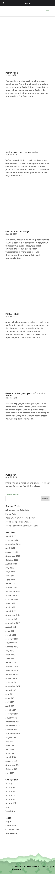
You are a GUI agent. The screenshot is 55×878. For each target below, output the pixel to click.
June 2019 (10, 698)
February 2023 (12, 587)
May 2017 (10, 773)
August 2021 (11, 627)
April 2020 (10, 659)
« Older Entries (12, 494)
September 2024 (13, 544)
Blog (7, 807)
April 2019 (10, 706)
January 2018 (11, 761)
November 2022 (13, 595)
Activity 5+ (10, 791)
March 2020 (11, 662)
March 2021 (11, 635)
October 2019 (11, 682)
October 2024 (12, 540)
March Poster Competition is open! (22, 526)
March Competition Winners (18, 522)
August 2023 (11, 564)
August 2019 (11, 690)
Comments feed (13, 829)
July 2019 (9, 694)
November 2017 (12, 765)
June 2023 (10, 572)
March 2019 (11, 710)
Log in (8, 821)
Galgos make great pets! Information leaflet (25, 394)
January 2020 (12, 670)
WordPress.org (12, 833)
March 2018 (11, 757)
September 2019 (13, 686)
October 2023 (12, 560)
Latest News (11, 811)
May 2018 (10, 749)
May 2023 (10, 576)
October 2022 (12, 599)
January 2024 (12, 552)
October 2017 (11, 769)
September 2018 (13, 733)
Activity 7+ (10, 795)
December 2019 (12, 674)
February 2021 (12, 639)
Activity (9, 783)
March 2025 (11, 536)
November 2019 (13, 678)
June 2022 (10, 603)
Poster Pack (12, 72)
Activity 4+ (10, 787)
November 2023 (13, 556)
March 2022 (11, 611)
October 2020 (12, 647)
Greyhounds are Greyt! (17, 231)
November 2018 (13, 726)
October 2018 (11, 729)
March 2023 (11, 583)
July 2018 (9, 741)
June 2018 (10, 745)
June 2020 (10, 655)
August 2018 (11, 737)
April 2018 (10, 753)
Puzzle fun (11, 475)
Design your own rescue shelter (22, 152)
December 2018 (12, 722)
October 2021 (11, 619)
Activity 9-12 (11, 803)
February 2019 (12, 714)
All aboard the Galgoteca (17, 510)
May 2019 (10, 702)
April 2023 (10, 580)
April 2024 (10, 548)
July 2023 (10, 568)
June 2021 (10, 631)
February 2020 (12, 666)
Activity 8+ (10, 799)
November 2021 (13, 615)
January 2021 (11, 643)
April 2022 (10, 607)
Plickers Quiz (12, 314)
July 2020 (10, 651)
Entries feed (11, 825)
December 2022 (13, 591)
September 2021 (13, 623)
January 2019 (11, 718)
